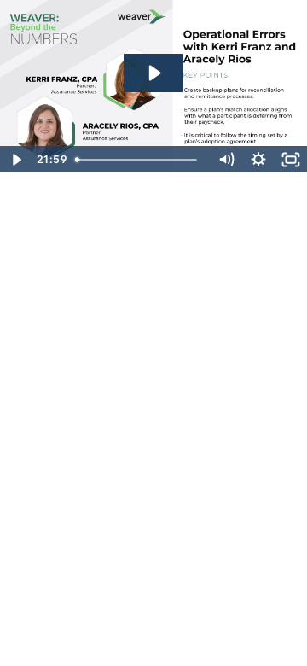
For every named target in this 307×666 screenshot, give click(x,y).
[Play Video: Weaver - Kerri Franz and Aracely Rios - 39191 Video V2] (153, 73)
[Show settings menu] (258, 159)
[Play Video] (16, 159)
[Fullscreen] (291, 159)
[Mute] (226, 159)
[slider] (139, 159)
